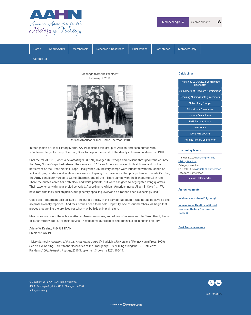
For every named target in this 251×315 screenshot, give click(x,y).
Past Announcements (191, 227)
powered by (116, 304)
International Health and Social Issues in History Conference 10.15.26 (197, 209)
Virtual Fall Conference (208, 169)
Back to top (212, 294)
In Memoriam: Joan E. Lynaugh (197, 198)
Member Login (171, 22)
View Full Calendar (200, 178)
